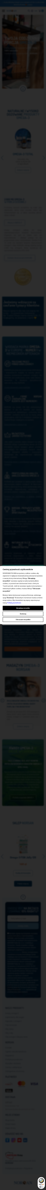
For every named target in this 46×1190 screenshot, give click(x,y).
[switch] (41, 1187)
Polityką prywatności (14, 603)
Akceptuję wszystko (23, 608)
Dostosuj (23, 614)
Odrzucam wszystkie (23, 619)
